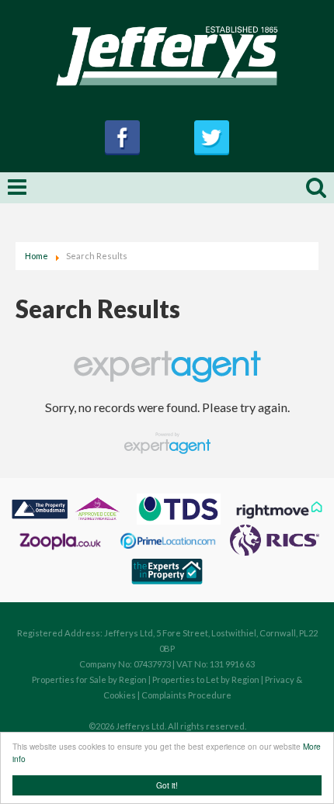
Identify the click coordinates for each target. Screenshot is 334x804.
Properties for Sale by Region (89, 679)
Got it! (167, 785)
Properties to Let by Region (205, 679)
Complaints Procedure (186, 695)
